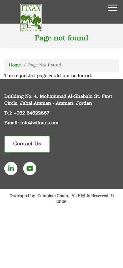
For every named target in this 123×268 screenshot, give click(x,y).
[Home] (30, 18)
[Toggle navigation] (92, 7)
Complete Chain (52, 196)
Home (15, 65)
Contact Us (27, 144)
